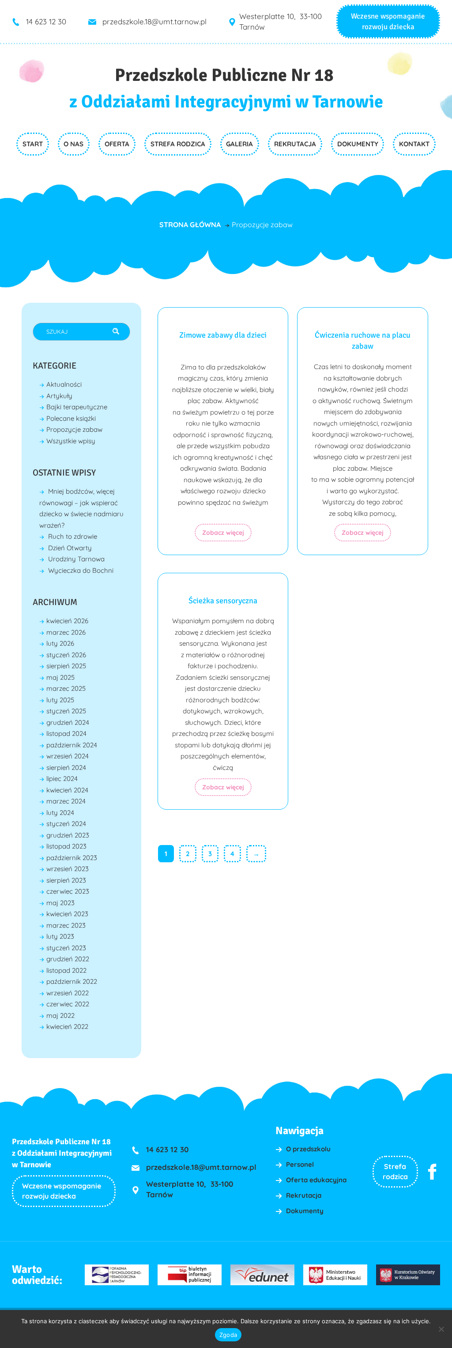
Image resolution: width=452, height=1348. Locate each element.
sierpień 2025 (66, 666)
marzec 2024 (66, 801)
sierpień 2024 (66, 767)
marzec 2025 (66, 688)
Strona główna (190, 224)
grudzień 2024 (67, 722)
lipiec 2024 (62, 778)
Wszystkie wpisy (70, 441)
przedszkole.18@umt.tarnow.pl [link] (154, 21)
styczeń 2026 (66, 655)
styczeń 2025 (66, 711)
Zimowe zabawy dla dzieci (223, 335)
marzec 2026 (66, 632)
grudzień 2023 (67, 835)
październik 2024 (71, 745)
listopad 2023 (66, 846)
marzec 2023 (66, 925)
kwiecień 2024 (67, 790)
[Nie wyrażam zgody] (441, 1329)
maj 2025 (60, 677)
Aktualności (64, 384)
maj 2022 (60, 1015)
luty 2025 (60, 700)
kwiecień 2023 (67, 914)
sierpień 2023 (66, 880)
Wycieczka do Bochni (80, 570)
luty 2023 (60, 936)
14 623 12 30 (46, 21)
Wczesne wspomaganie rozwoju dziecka (61, 1190)
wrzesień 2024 (67, 756)
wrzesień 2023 (67, 868)
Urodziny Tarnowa (76, 559)
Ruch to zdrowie (72, 536)
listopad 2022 (66, 970)
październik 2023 (71, 857)
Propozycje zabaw (74, 429)
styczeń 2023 (66, 948)
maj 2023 (60, 903)
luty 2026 (60, 643)
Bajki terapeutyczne (76, 407)
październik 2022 (71, 981)
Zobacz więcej (223, 533)
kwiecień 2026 (67, 621)
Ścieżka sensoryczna (222, 600)
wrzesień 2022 (67, 993)
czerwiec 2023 (67, 891)
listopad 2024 (66, 733)
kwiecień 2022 (67, 1026)
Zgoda (228, 1334)
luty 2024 (60, 812)
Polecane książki (71, 418)
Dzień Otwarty (70, 548)
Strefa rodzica (395, 1171)
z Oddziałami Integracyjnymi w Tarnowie (226, 102)
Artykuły (59, 396)
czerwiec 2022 (67, 1004)
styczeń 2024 (66, 823)
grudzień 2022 (67, 959)
